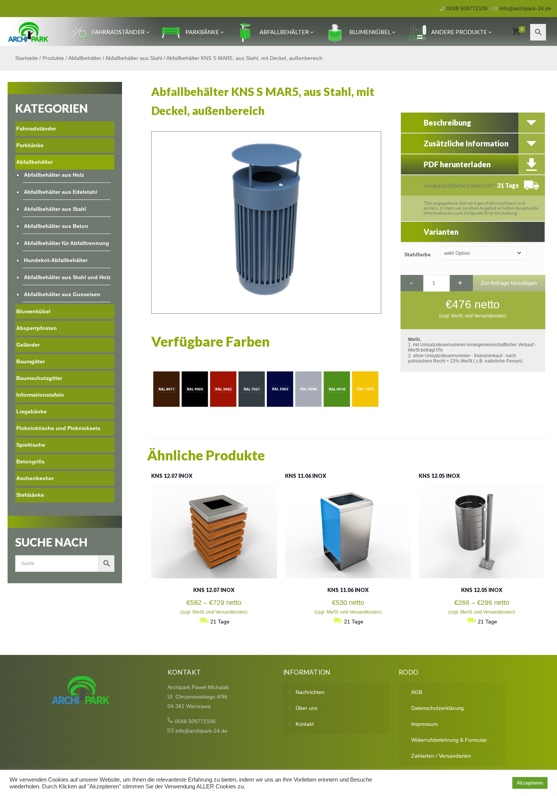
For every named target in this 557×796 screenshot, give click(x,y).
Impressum (424, 724)
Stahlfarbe (417, 254)
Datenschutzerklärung (437, 708)
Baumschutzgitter (39, 378)
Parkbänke (202, 31)
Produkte (53, 58)
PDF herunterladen (457, 164)
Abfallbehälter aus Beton (56, 226)
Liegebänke (31, 411)
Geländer (28, 345)
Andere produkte (459, 31)
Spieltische (30, 445)
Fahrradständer (118, 31)
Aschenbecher (35, 478)
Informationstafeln (40, 395)
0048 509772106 (467, 8)
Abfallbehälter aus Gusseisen (62, 294)
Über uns (307, 708)
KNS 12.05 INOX (439, 476)
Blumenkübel (370, 31)
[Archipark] (28, 31)
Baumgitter (30, 361)
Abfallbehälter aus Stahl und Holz (67, 277)
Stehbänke (30, 495)
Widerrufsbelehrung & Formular (449, 740)
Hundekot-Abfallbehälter (56, 260)
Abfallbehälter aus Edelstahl (60, 192)
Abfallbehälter (284, 31)
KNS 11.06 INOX (305, 476)
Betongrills (30, 461)
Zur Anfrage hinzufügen (509, 283)
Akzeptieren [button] (530, 783)
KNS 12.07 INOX (171, 476)
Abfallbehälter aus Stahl (133, 58)
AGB (416, 692)
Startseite (26, 58)
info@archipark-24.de (525, 8)
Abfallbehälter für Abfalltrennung (66, 243)
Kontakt (305, 724)
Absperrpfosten (36, 328)
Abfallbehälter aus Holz (54, 175)
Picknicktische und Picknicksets (58, 428)
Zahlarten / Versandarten (441, 756)
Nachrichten (310, 692)
